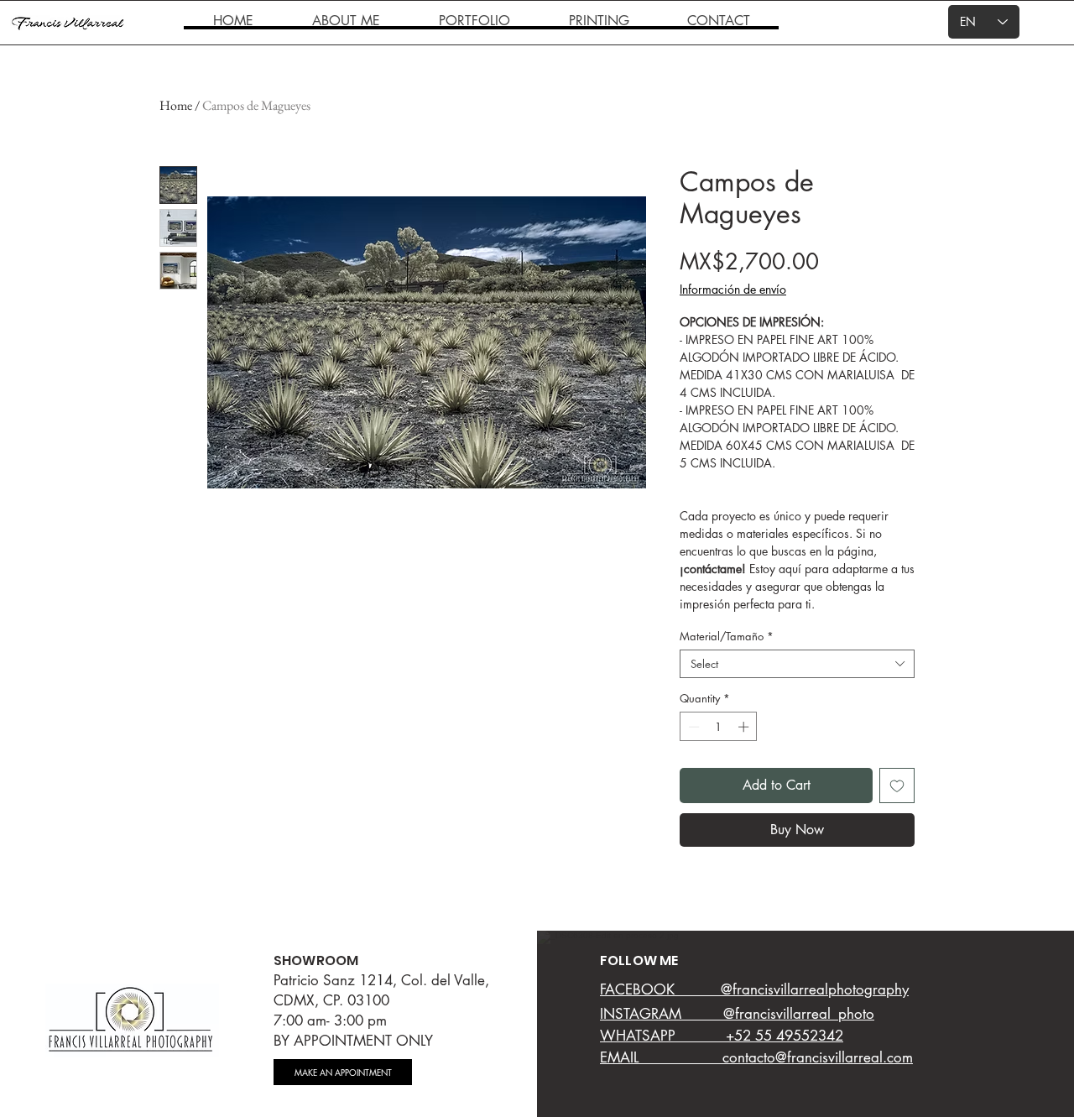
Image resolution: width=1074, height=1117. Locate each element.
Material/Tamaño (727, 636)
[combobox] (797, 664)
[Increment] (745, 726)
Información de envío (733, 289)
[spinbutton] (718, 726)
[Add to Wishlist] (897, 785)
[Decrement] (692, 726)
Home (175, 105)
